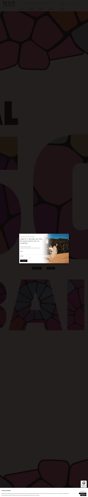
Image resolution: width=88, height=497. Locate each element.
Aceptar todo (82, 493)
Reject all (83, 495)
